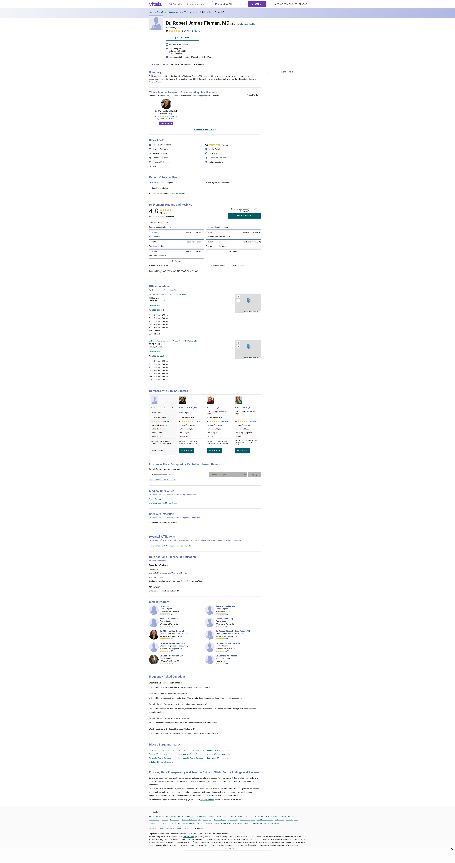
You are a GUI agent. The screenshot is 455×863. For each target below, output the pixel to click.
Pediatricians (279, 820)
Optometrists (233, 820)
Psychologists (175, 823)
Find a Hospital (257, 823)
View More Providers (204, 129)
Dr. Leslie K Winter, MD (243, 408)
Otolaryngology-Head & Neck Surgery (163, 503)
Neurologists (174, 820)
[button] (248, 300)
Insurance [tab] (199, 64)
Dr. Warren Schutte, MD (166, 111)
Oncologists (207, 820)
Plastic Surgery (155, 499)
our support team (207, 800)
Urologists (199, 823)
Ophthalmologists (220, 820)
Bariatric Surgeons (176, 816)
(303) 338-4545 (158, 310)
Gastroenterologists (288, 816)
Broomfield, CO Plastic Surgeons (191, 750)
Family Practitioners (271, 816)
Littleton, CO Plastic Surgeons (161, 762)
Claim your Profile (247, 24)
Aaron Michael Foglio (225, 606)
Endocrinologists (257, 816)
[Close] (452, 850)
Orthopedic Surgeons (247, 820)
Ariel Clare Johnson (169, 619)
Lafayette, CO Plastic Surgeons (161, 750)
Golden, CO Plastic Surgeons (218, 754)
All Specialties (226, 823)
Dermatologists (222, 816)
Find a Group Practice (271, 823)
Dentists (211, 816)
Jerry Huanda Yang (224, 619)
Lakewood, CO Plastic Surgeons (190, 758)
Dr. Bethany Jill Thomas (226, 656)
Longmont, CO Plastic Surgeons (190, 754)
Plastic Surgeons (292, 820)
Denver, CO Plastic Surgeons (160, 758)
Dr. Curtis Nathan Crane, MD (228, 643)
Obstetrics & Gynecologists (191, 820)
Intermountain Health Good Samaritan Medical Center (191, 57)
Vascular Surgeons (212, 823)
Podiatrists (152, 823)
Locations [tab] (186, 64)
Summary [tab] (156, 64)
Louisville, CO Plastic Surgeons (219, 750)
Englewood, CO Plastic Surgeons (220, 758)
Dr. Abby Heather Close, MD (172, 631)
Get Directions (154, 305)
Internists (165, 820)
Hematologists (154, 820)
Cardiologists (189, 816)
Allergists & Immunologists (158, 816)
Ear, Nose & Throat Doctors (239, 816)
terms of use (188, 837)
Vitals (258, 312)
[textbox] (189, 4)
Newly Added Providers (241, 823)
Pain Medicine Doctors (265, 820)
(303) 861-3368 (158, 356)
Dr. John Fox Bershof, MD (171, 656)
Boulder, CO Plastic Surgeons (160, 754)
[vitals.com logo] (155, 4)
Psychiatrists (163, 823)
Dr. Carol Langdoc (214, 408)
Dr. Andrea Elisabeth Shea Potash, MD (233, 631)
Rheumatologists (188, 823)
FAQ (162, 828)
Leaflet (246, 312)
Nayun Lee (164, 606)
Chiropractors (201, 816)
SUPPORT (153, 828)
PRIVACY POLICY (184, 828)
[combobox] (189, 4)
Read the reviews (178, 193)
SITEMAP (170, 828)
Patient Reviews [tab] (171, 64)
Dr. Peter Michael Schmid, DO (173, 643)
